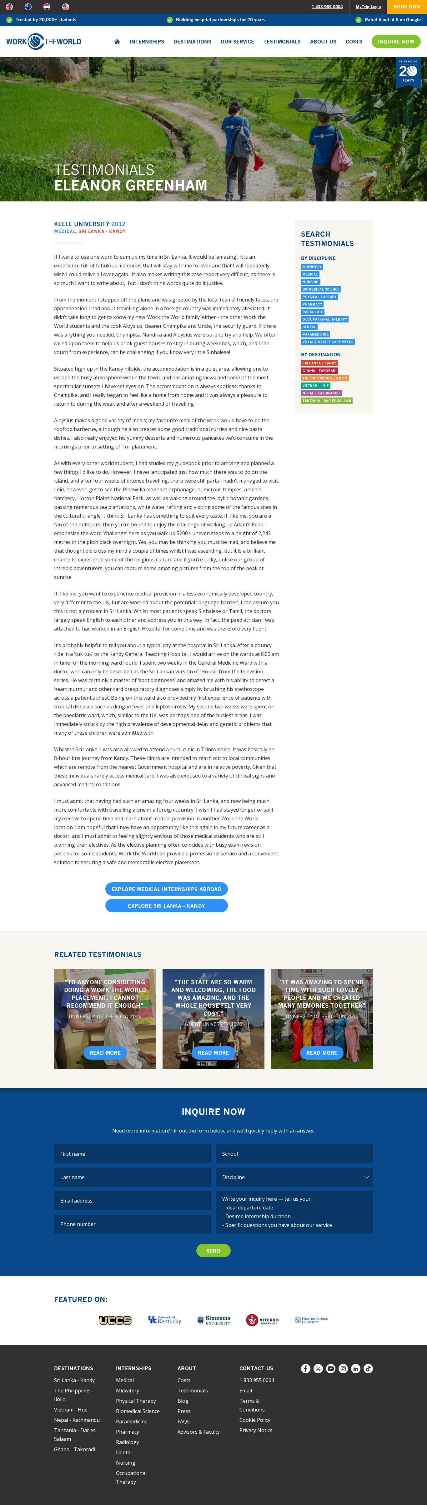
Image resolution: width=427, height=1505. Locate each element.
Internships (147, 41)
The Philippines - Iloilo (325, 378)
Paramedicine (316, 334)
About (187, 1368)
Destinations (192, 41)
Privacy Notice (256, 1430)
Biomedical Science (321, 289)
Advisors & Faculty (199, 1431)
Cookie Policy (254, 1419)
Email (245, 1390)
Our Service (237, 41)
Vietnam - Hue (316, 386)
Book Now (407, 6)
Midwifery (312, 267)
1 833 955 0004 (327, 6)
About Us (323, 41)
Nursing (311, 282)
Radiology (313, 312)
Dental (309, 327)
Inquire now (396, 41)
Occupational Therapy (325, 319)
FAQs (183, 1421)
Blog (183, 1400)
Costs (354, 41)
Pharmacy (312, 304)
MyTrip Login (368, 6)
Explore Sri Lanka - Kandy (166, 906)
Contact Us (256, 1368)
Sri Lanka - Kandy (102, 231)
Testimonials (282, 41)
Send (213, 1251)
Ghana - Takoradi (319, 370)
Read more (105, 1053)
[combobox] (294, 1153)
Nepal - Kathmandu (321, 393)
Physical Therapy (319, 297)
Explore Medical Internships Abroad (167, 889)
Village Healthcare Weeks (328, 342)
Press (184, 1411)
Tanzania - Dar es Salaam (327, 401)
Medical (65, 231)
